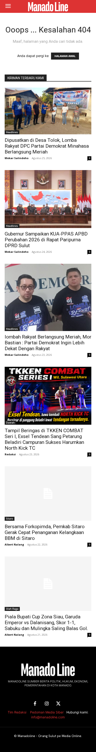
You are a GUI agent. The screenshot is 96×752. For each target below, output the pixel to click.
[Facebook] (35, 704)
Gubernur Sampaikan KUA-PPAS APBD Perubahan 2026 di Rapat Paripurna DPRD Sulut (46, 239)
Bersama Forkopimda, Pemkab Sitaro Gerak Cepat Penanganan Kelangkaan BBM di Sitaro (45, 532)
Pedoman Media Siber (47, 712)
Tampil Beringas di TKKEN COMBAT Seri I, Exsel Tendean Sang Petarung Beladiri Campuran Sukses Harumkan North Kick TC (44, 439)
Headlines (12, 132)
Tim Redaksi (17, 712)
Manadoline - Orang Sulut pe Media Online (49, 736)
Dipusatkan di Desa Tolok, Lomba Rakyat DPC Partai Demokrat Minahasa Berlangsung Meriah (47, 146)
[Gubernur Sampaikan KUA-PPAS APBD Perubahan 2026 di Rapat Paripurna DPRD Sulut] (48, 199)
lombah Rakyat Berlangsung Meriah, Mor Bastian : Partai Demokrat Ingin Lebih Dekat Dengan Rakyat (48, 342)
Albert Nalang (14, 544)
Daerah (10, 422)
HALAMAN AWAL (65, 56)
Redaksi (10, 454)
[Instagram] (46, 704)
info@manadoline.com (48, 717)
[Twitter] (58, 704)
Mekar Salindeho (16, 158)
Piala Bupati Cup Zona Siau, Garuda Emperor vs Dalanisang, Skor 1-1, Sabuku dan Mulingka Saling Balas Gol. (46, 622)
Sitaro (9, 518)
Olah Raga (12, 608)
